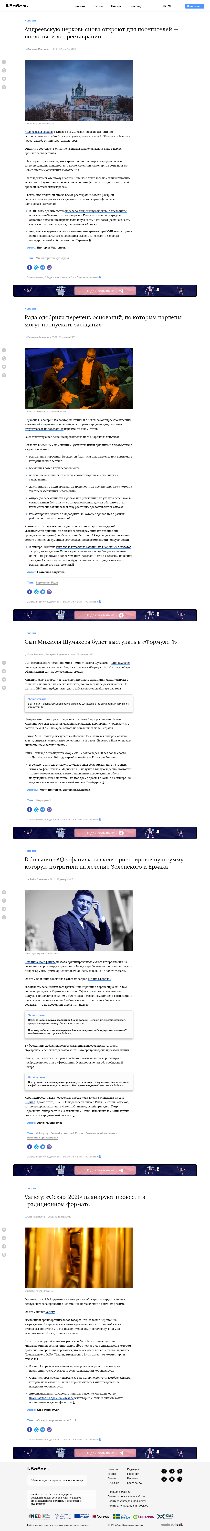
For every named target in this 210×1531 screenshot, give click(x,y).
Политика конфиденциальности (126, 1501)
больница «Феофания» (101, 1133)
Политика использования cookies (127, 1505)
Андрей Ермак (74, 1133)
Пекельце (135, 6)
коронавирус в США (62, 1420)
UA (164, 6)
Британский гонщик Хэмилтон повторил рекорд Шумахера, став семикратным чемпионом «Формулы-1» (78, 705)
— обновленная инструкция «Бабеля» (77, 1032)
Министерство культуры (52, 258)
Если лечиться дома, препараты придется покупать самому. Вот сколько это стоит (77, 1022)
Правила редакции (118, 1491)
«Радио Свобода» (99, 979)
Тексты (98, 6)
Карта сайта (134, 1483)
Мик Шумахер (120, 662)
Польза (116, 6)
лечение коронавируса (42, 1137)
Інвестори (133, 1473)
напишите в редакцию (78, 1525)
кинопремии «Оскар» (82, 1299)
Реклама (132, 1478)
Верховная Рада (47, 582)
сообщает (125, 667)
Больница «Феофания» (40, 962)
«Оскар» (41, 1420)
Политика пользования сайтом (126, 1496)
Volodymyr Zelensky (49, 1133)
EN (169, 6)
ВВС (39, 688)
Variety (50, 1312)
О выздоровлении (88, 1062)
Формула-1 (43, 800)
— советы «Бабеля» (78, 1084)
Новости (79, 6)
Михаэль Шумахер (68, 764)
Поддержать (194, 6)
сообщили (121, 136)
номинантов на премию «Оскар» (51, 1398)
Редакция (133, 1469)
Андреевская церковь (39, 131)
